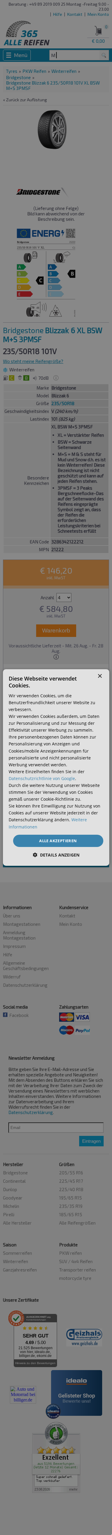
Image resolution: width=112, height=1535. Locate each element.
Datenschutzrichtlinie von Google (42, 778)
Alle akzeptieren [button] (58, 840)
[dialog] (56, 767)
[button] (56, 854)
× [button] (99, 676)
